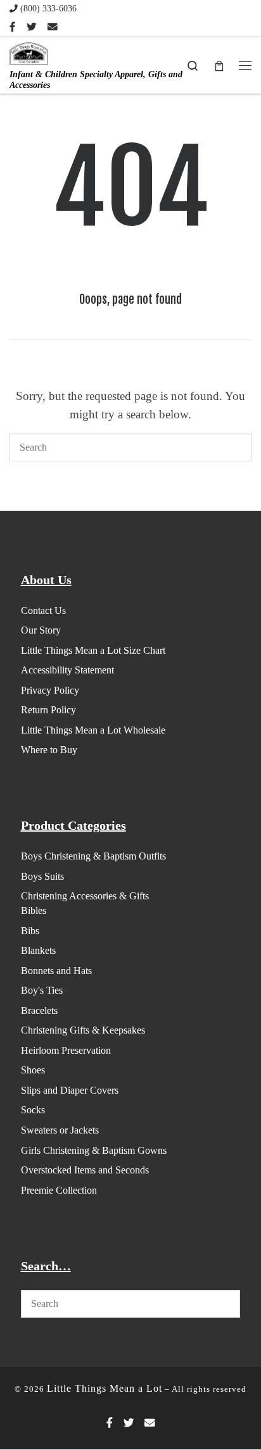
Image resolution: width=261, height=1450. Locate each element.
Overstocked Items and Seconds (85, 1170)
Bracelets (39, 1010)
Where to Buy (49, 750)
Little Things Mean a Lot (104, 1388)
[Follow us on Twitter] (32, 27)
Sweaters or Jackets (60, 1130)
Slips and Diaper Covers (69, 1090)
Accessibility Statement (67, 670)
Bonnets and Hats (56, 971)
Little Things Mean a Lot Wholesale (93, 730)
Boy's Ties (42, 990)
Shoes (33, 1070)
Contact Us (43, 610)
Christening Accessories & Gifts (85, 896)
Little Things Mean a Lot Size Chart (93, 650)
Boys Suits (42, 876)
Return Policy (48, 710)
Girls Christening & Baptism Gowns (94, 1150)
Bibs (30, 931)
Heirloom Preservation (66, 1050)
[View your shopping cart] (219, 65)
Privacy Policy (50, 690)
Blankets (38, 950)
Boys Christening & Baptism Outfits (93, 856)
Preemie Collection (59, 1190)
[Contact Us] (53, 27)
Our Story (41, 630)
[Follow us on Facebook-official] (13, 27)
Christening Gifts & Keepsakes (83, 1030)
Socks (33, 1110)
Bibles (33, 910)
